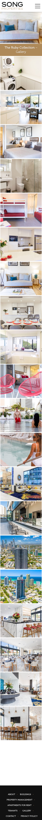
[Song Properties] (12, 6)
